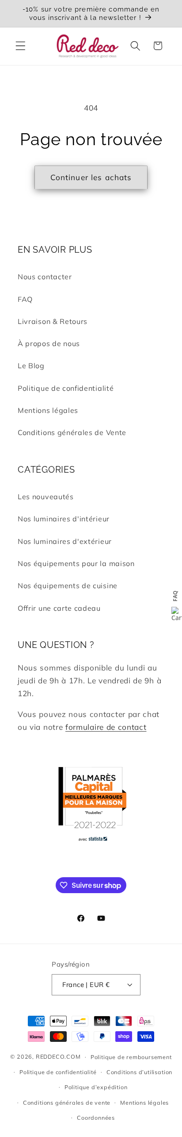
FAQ (25, 299)
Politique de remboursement (131, 1056)
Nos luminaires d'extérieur (65, 541)
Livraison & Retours (52, 321)
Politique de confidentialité (66, 388)
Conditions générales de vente (66, 1102)
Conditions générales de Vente (72, 432)
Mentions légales (48, 410)
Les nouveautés (46, 496)
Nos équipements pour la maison (76, 563)
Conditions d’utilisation (139, 1071)
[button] (20, 46)
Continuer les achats (91, 177)
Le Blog (31, 365)
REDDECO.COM (58, 1056)
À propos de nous (49, 343)
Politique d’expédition (96, 1087)
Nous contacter (45, 276)
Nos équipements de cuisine (68, 585)
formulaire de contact (106, 727)
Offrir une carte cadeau (59, 608)
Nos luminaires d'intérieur (64, 518)
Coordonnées (96, 1117)
